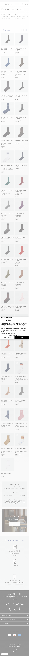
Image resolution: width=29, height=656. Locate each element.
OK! (22, 337)
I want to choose (7, 337)
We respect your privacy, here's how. (8, 333)
